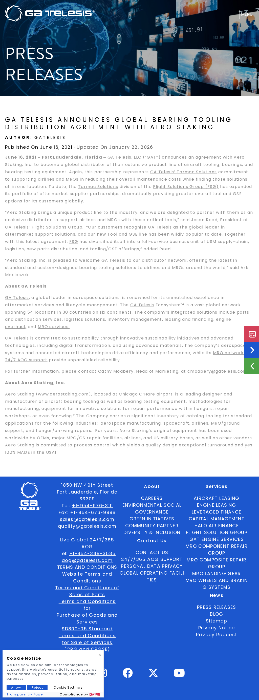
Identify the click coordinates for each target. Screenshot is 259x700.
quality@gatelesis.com (87, 526)
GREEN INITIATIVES (152, 519)
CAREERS (152, 498)
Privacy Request (216, 634)
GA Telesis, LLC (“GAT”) (134, 157)
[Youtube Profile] (179, 675)
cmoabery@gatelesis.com (217, 371)
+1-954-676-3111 (92, 505)
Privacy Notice (216, 628)
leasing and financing (189, 319)
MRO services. (54, 327)
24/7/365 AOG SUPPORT (152, 559)
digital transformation (84, 345)
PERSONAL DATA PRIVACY (152, 566)
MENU (246, 14)
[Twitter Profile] (153, 676)
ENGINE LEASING (216, 505)
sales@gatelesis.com (87, 519)
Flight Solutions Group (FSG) (186, 187)
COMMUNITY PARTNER (152, 525)
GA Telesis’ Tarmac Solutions (183, 172)
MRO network (228, 353)
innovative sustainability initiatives (160, 338)
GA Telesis (160, 227)
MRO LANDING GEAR (216, 573)
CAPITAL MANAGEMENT (217, 519)
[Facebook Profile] (128, 675)
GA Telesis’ (17, 227)
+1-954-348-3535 (92, 553)
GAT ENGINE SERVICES (216, 539)
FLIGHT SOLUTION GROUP (216, 532)
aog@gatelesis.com (87, 560)
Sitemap (216, 621)
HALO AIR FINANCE (217, 525)
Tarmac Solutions (98, 187)
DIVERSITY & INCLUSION (151, 532)
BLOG (216, 614)
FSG (73, 241)
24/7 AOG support (26, 360)
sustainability (83, 338)
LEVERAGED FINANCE (216, 512)
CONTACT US (152, 552)
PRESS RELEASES (216, 607)
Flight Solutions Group (57, 227)
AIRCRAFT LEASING (217, 498)
